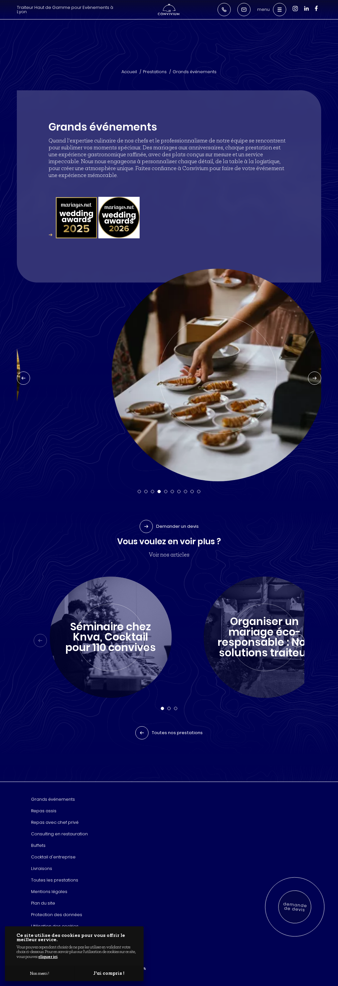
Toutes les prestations (54, 880)
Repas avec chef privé (55, 822)
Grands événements (195, 72)
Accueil (129, 72)
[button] (139, 491)
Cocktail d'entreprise (53, 857)
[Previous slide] (23, 378)
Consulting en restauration (59, 834)
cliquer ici (47, 956)
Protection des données (56, 914)
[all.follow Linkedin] (306, 12)
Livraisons (41, 868)
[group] (110, 637)
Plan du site (43, 903)
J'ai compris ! (108, 973)
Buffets (38, 845)
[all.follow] (316, 11)
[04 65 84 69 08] (224, 9)
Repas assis (43, 811)
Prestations (155, 72)
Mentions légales (49, 891)
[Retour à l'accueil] (169, 9)
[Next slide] (314, 378)
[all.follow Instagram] (295, 12)
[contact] (244, 9)
